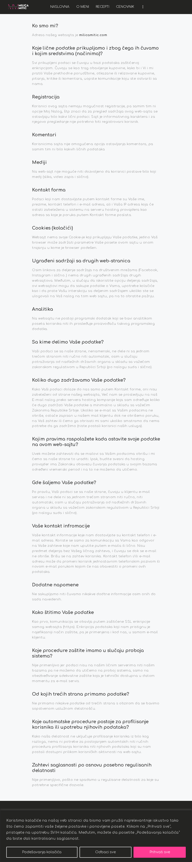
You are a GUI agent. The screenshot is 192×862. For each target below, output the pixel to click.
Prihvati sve (160, 852)
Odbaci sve (105, 852)
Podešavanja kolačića (42, 852)
